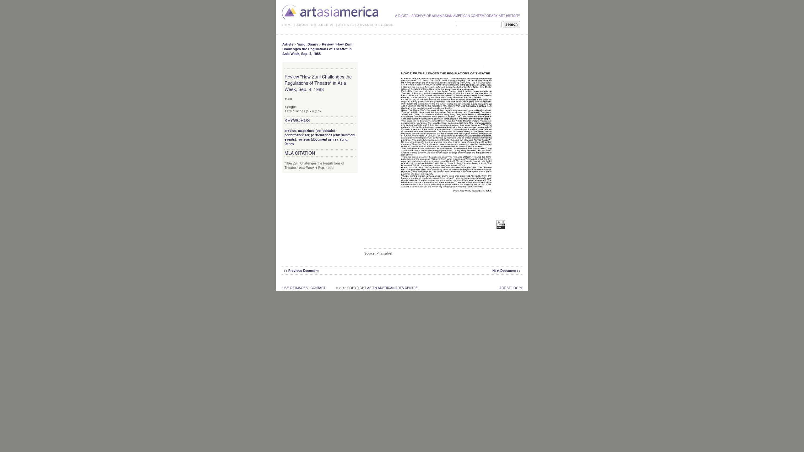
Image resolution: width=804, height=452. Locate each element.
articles (290, 130)
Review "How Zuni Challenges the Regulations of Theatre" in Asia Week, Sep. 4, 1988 (317, 49)
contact (318, 288)
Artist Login (510, 288)
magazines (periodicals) (316, 130)
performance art (297, 135)
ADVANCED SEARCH (375, 25)
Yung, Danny (307, 44)
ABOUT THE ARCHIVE (315, 25)
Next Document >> (506, 270)
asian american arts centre (392, 288)
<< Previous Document (301, 270)
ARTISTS (346, 25)
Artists (287, 44)
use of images (295, 288)
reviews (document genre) (318, 139)
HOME (287, 25)
